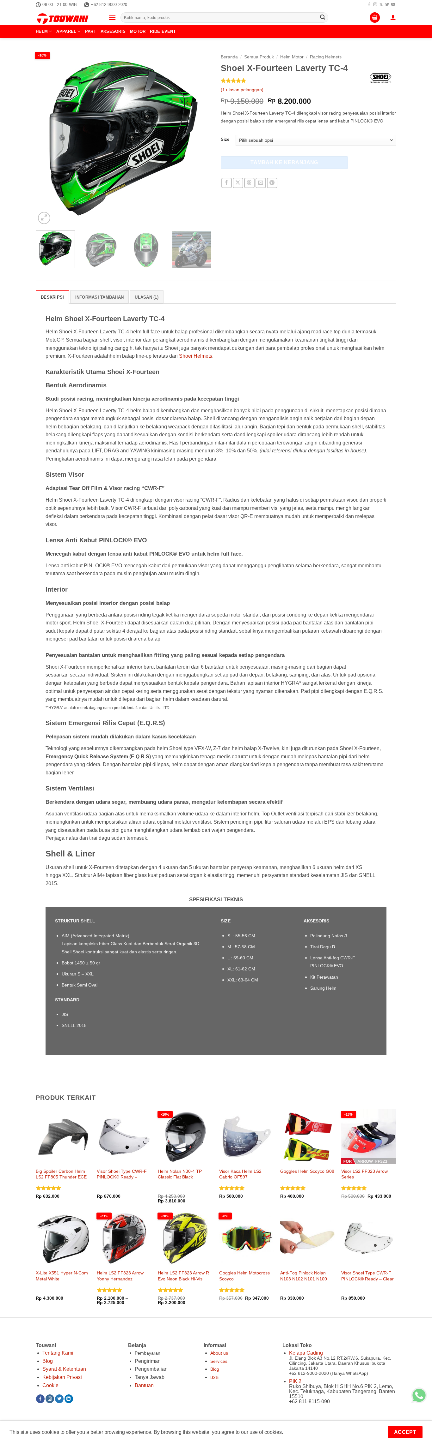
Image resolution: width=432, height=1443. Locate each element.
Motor (137, 31)
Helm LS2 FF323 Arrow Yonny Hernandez (120, 1275)
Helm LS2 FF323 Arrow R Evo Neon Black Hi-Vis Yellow (183, 1278)
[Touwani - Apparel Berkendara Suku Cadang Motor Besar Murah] (67, 17)
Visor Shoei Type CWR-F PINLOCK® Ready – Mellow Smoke (122, 1177)
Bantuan (144, 1385)
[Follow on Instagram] (375, 5)
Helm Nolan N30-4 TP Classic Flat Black (180, 1174)
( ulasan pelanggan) (242, 89)
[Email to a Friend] (261, 183)
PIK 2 (295, 1381)
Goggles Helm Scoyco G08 (307, 1171)
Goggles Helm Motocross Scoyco (244, 1275)
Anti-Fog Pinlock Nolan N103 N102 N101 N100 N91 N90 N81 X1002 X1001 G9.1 (303, 1281)
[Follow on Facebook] (369, 5)
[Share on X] (238, 183)
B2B (214, 1377)
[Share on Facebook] (226, 183)
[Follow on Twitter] (387, 5)
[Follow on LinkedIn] (69, 1398)
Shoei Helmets (195, 356)
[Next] (200, 138)
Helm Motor (292, 57)
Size (225, 139)
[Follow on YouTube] (393, 5)
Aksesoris (113, 31)
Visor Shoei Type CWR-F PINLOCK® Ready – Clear (367, 1275)
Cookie (50, 1385)
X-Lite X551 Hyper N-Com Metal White (62, 1275)
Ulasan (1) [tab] (146, 297)
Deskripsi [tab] (52, 297)
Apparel (66, 31)
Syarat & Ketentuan (64, 1369)
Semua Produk (259, 57)
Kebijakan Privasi (62, 1377)
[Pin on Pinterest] (272, 183)
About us (219, 1353)
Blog (47, 1361)
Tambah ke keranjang (284, 162)
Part (90, 31)
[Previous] (47, 138)
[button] (112, 17)
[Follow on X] (381, 5)
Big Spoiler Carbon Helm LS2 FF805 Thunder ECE (61, 1174)
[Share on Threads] (249, 183)
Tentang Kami (57, 1353)
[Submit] (322, 17)
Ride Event (163, 31)
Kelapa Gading (306, 1353)
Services (218, 1361)
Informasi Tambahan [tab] (99, 297)
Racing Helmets (326, 57)
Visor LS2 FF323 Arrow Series (364, 1174)
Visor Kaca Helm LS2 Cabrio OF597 (240, 1174)
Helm (42, 31)
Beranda (229, 57)
